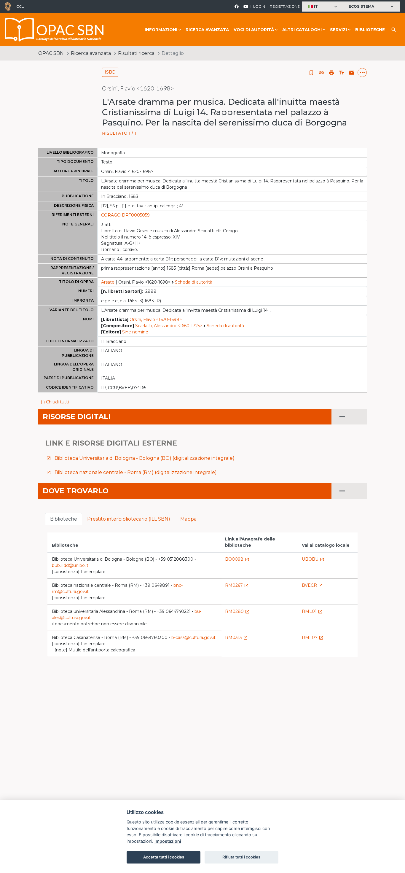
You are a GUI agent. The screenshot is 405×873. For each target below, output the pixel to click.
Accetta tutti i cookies (163, 857)
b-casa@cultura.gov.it (193, 637)
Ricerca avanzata (207, 29)
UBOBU (313, 559)
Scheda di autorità (193, 282)
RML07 (312, 637)
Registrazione (285, 6)
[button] (323, 6)
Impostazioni (167, 841)
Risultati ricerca (136, 53)
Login (259, 6)
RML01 (312, 611)
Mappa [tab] (188, 519)
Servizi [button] (338, 29)
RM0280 (237, 611)
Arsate (107, 282)
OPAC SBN (51, 53)
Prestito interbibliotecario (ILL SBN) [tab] (128, 519)
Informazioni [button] (161, 29)
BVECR (312, 585)
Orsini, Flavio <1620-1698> (156, 319)
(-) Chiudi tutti (55, 402)
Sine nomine (135, 332)
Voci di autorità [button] (254, 29)
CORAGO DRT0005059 (125, 215)
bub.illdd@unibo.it (70, 565)
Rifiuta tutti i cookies (241, 857)
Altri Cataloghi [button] (302, 29)
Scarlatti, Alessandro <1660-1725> (168, 325)
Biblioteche (370, 29)
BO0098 (237, 559)
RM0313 (236, 637)
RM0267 (237, 585)
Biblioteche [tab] (63, 519)
